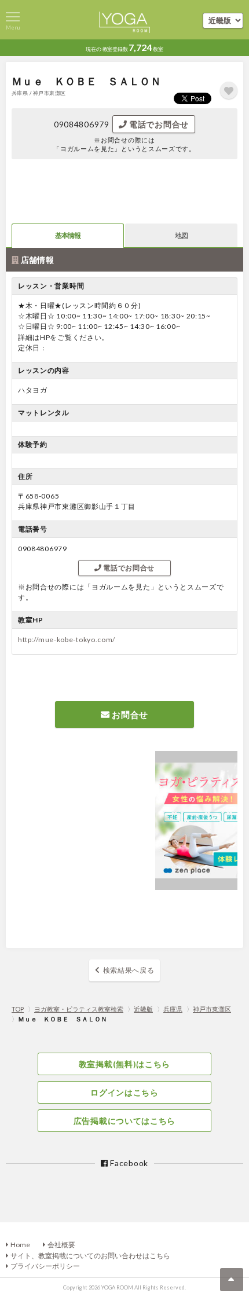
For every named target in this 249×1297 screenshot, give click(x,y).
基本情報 (67, 235)
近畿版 (143, 1009)
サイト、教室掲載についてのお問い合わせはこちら (90, 1255)
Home (20, 1244)
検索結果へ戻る (129, 970)
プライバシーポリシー (45, 1266)
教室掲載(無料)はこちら (124, 1064)
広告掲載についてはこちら (124, 1121)
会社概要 (61, 1244)
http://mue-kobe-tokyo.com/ (66, 639)
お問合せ (129, 714)
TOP (18, 1009)
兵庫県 (172, 1009)
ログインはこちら (124, 1092)
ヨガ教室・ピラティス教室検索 (78, 1009)
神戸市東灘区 (212, 1009)
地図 (181, 235)
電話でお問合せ (158, 124)
